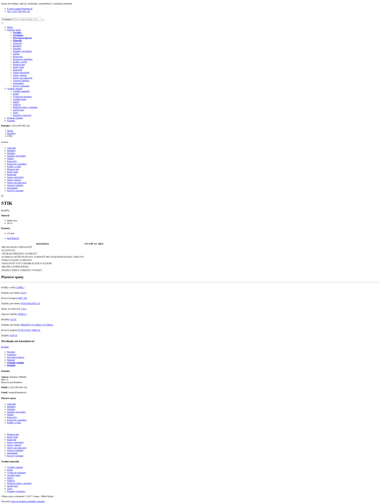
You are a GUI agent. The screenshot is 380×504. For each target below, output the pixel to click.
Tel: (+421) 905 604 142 (18, 11)
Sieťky (16, 102)
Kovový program (21, 86)
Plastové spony (14, 30)
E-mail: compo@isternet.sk (20, 8)
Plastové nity (19, 64)
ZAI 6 (23, 293)
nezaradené (18, 83)
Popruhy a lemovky (22, 115)
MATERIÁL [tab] (13, 238)
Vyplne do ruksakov (22, 96)
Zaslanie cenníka (15, 118)
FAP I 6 (13, 335)
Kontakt (11, 120)
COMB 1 (20, 287)
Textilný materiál (15, 467)
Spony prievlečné (21, 72)
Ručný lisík (18, 67)
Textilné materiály (21, 91)
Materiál (11, 360)
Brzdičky (17, 46)
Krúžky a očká (20, 62)
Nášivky (17, 104)
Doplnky (17, 48)
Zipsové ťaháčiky (21, 80)
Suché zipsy (18, 110)
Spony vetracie (20, 75)
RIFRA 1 (22, 314)
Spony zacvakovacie (22, 78)
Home (10, 27)
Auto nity (17, 43)
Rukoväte (17, 70)
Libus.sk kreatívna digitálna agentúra (27, 501)
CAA (23, 309)
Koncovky (18, 56)
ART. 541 (22, 298)
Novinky (11, 352)
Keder (16, 94)
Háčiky (16, 54)
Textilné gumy (20, 99)
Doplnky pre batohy (22, 51)
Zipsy (15, 112)
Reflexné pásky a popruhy (25, 107)
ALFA (13, 319)
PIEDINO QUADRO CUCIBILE (37, 325)
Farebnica (11, 354)
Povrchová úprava (15, 357)
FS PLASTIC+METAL (29, 330)
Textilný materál (14, 88)
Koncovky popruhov (23, 59)
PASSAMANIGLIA (30, 303)
